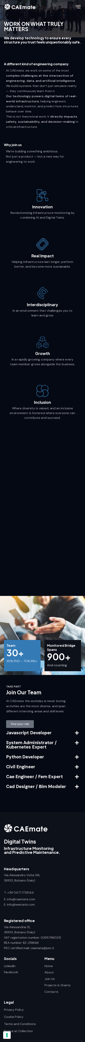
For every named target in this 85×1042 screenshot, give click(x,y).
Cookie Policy (13, 1017)
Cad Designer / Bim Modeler (36, 786)
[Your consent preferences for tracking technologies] (7, 1035)
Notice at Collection (18, 1031)
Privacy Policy (14, 1010)
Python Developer (25, 757)
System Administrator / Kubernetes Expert (31, 745)
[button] (42, 733)
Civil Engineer (20, 767)
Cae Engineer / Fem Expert (34, 777)
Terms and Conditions (20, 1024)
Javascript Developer (29, 733)
